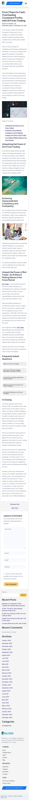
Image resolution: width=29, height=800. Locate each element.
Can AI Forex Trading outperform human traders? (13, 378)
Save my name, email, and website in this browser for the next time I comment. (13, 576)
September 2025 (7, 652)
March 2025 (6, 670)
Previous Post (14, 504)
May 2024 (5, 700)
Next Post (14, 508)
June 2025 (5, 661)
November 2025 (7, 646)
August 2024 (6, 691)
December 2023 (7, 714)
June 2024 (5, 697)
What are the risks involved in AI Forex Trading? (13, 385)
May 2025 (5, 664)
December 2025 (7, 643)
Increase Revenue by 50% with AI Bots (14, 623)
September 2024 (7, 688)
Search (4, 592)
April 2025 (5, 667)
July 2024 (5, 694)
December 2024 (7, 679)
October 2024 (6, 685)
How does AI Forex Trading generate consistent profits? (12, 370)
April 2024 (5, 703)
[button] (25, 3)
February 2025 (6, 673)
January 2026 (6, 640)
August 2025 (6, 655)
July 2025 (5, 658)
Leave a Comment (7, 23)
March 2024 (6, 706)
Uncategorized (6, 725)
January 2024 (6, 711)
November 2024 (7, 682)
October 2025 (6, 649)
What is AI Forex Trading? (11, 364)
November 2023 (7, 717)
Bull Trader (5, 284)
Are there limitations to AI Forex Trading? (13, 392)
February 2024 (6, 708)
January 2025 (6, 676)
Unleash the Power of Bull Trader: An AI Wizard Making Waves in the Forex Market (16, 138)
